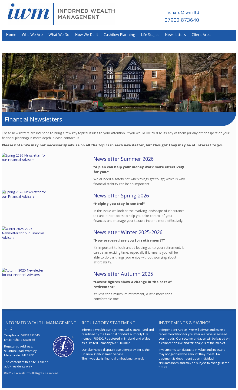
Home (11, 34)
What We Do (59, 34)
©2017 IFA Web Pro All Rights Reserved (31, 373)
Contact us (15, 45)
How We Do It (86, 34)
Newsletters (175, 34)
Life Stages (150, 34)
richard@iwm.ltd (182, 12)
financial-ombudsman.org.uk (124, 359)
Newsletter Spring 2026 (121, 195)
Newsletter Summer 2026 (123, 158)
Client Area (201, 34)
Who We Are (32, 34)
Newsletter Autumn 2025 (123, 273)
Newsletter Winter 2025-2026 (127, 232)
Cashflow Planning (119, 34)
